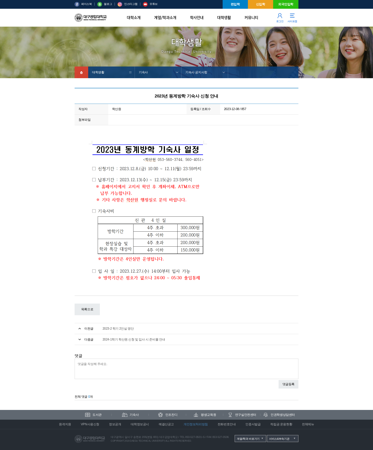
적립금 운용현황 (281, 424)
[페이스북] (77, 5)
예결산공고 (166, 424)
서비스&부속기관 (279, 438)
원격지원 (65, 424)
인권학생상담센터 (283, 414)
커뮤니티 (251, 18)
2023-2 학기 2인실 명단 (118, 328)
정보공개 (115, 424)
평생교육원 (208, 414)
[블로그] (99, 5)
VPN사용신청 (90, 424)
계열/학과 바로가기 (248, 438)
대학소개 (133, 18)
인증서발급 (253, 424)
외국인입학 (285, 4)
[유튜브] (145, 5)
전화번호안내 (227, 424)
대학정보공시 (140, 424)
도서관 (97, 414)
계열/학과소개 (165, 18)
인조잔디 (171, 414)
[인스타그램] (120, 5)
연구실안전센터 (245, 414)
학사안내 (197, 18)
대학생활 (224, 18)
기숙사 (143, 72)
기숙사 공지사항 (196, 72)
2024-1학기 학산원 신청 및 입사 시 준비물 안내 (134, 339)
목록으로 (87, 309)
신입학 (260, 4)
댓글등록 (288, 384)
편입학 (235, 4)
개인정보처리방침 (196, 424)
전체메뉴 (308, 424)
